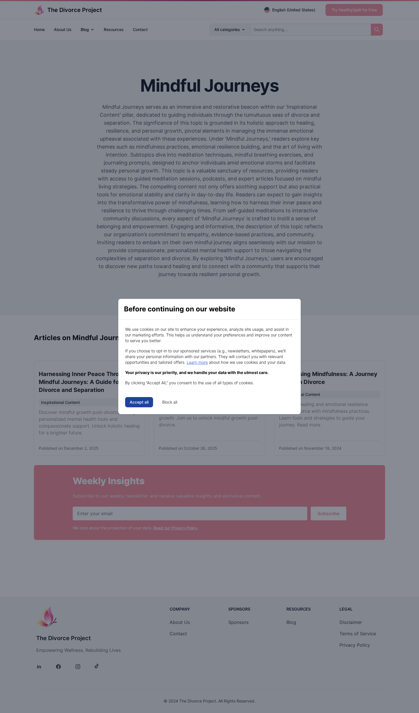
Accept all (139, 402)
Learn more (197, 362)
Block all (169, 402)
